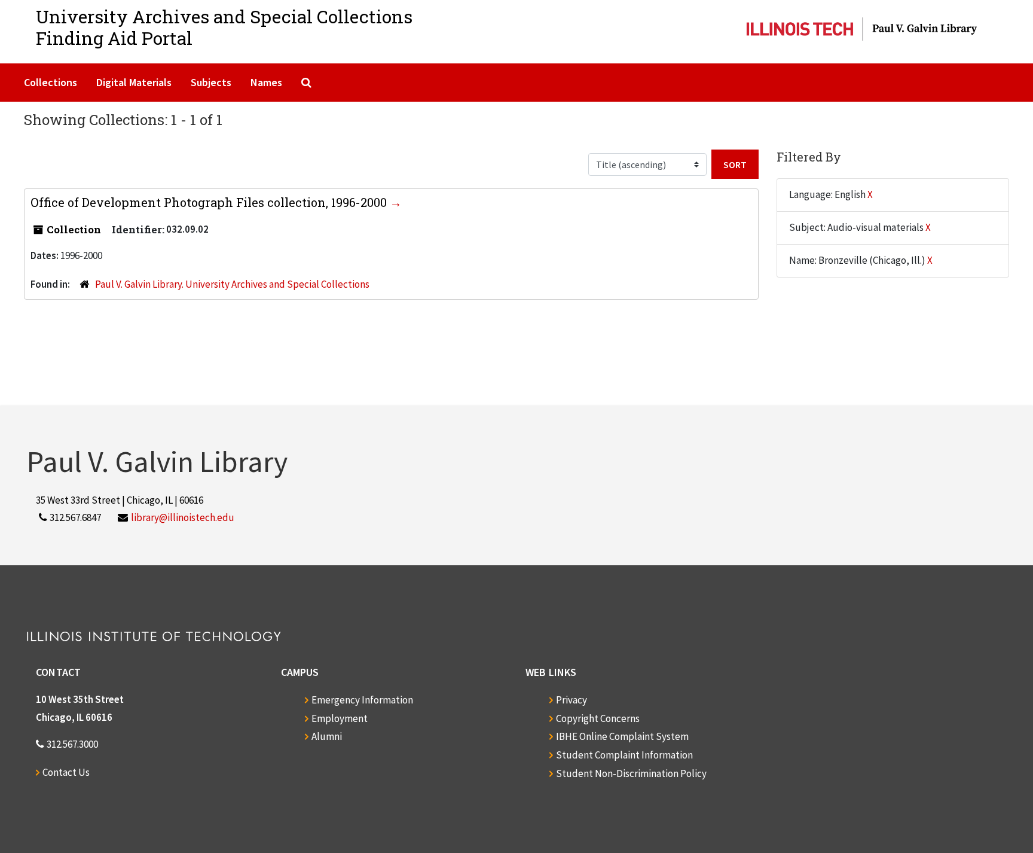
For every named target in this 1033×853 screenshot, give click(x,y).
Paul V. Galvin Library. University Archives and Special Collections (232, 284)
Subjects (211, 82)
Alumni (326, 736)
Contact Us (66, 772)
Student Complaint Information (624, 754)
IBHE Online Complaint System (622, 736)
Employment (339, 718)
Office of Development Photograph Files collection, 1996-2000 (210, 202)
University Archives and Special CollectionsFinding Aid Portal (224, 27)
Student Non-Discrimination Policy (631, 773)
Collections (50, 82)
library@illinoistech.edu (182, 517)
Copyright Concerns (598, 718)
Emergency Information (362, 699)
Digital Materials (134, 82)
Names (266, 82)
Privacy (571, 699)
